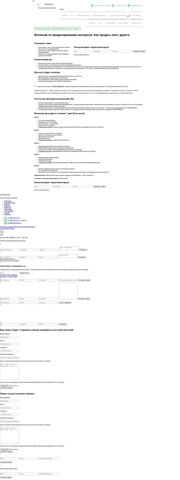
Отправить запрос (6, 388)
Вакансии (7, 214)
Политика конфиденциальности (11, 227)
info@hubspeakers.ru (137, 5)
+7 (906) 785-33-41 (99, 5)
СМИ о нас (7, 208)
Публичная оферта (28, 227)
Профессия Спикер (82, 15)
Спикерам (7, 201)
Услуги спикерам (98, 15)
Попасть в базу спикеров (8, 275)
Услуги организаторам (117, 15)
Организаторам (9, 203)
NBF (99, 23)
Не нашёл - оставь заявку (9, 276)
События (92, 23)
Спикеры (65, 15)
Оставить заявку (84, 280)
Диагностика (123, 23)
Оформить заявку (139, 51)
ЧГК (72, 15)
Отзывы (7, 213)
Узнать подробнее (65, 302)
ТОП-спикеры (136, 15)
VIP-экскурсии (136, 23)
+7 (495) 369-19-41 (120, 5)
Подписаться (24, 273)
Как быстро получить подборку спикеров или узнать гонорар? (57, 28)
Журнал (7, 204)
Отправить (83, 249)
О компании (109, 23)
